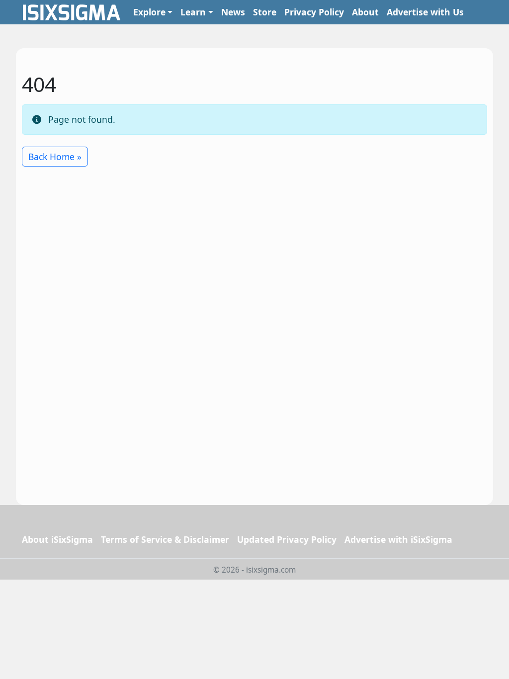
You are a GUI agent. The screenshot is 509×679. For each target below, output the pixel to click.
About (365, 12)
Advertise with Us (425, 12)
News (233, 12)
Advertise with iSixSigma (398, 539)
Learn (193, 12)
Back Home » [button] (55, 157)
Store (264, 12)
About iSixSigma (57, 539)
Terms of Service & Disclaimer (165, 539)
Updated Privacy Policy (287, 539)
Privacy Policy (314, 12)
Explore (149, 12)
